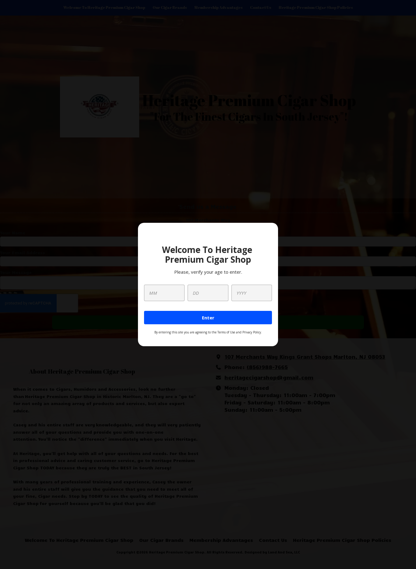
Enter (208, 318)
